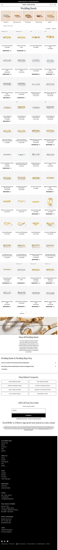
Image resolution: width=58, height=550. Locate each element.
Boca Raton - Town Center (7, 511)
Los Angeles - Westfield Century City (9, 509)
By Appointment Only (6, 522)
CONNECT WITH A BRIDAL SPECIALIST (35, 1)
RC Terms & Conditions (6, 532)
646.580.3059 (5, 497)
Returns (3, 445)
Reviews (3, 465)
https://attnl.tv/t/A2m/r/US (44, 428)
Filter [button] (48, 28)
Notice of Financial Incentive (34, 418)
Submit (29, 415)
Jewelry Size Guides (5, 488)
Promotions (3, 476)
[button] (50, 4)
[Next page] (35, 312)
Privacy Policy (11, 543)
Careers (3, 457)
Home (5, 25)
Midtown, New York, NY (6, 519)
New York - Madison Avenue (7, 508)
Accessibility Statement (41, 543)
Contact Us (3, 446)
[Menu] (2, 4)
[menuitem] (28, 443)
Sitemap (48, 543)
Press (2, 463)
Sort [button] (53, 28)
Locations (3, 473)
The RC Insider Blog (5, 479)
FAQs (2, 448)
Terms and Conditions (31, 543)
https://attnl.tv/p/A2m (28, 429)
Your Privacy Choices (22, 543)
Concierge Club (4, 461)
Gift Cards (3, 474)
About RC (3, 459)
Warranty (3, 451)
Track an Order (4, 443)
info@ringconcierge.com (8, 498)
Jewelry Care (4, 485)
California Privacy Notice (22, 418)
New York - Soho (5, 506)
